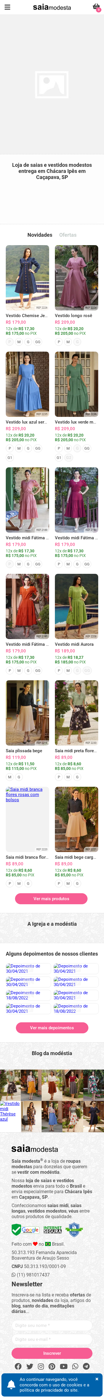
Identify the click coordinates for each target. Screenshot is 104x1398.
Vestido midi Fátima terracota (35, 644)
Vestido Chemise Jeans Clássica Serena (45, 315)
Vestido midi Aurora (74, 644)
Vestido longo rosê (73, 315)
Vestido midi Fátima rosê (30, 537)
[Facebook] (18, 1367)
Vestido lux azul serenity (29, 422)
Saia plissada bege (24, 750)
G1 (10, 457)
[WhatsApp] (75, 1367)
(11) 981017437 (33, 1275)
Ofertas (68, 235)
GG (37, 342)
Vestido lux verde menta (78, 422)
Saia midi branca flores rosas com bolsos (46, 857)
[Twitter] (30, 1367)
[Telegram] (86, 1367)
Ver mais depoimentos (52, 1027)
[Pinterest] (52, 1367)
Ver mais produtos (51, 898)
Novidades (39, 235)
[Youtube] (63, 1367)
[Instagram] (41, 1367)
